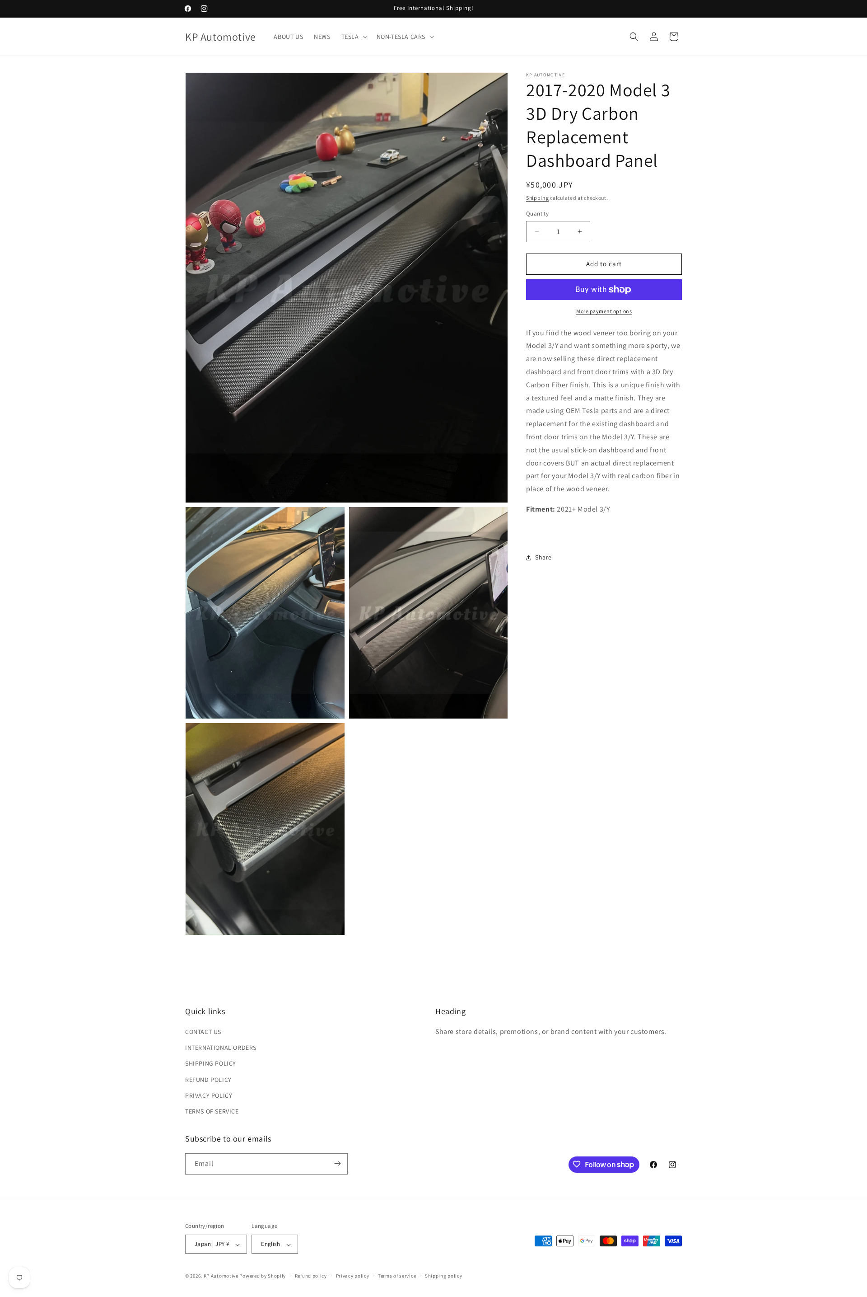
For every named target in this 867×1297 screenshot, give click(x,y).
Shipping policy (443, 1276)
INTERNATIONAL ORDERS (220, 1048)
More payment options (604, 311)
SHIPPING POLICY (210, 1064)
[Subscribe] (337, 1163)
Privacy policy (352, 1276)
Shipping (537, 197)
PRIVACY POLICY (208, 1095)
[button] (353, 36)
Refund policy (311, 1276)
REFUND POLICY (208, 1080)
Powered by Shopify (262, 1276)
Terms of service (397, 1276)
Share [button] (543, 557)
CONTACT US (203, 1032)
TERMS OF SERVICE (212, 1112)
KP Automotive (221, 1276)
